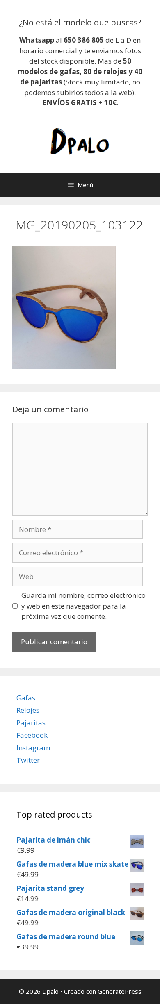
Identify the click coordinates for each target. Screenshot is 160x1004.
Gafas (25, 697)
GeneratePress (120, 991)
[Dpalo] (80, 140)
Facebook (32, 735)
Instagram (33, 747)
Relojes (27, 710)
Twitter (28, 760)
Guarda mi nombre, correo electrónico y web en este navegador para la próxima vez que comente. (83, 606)
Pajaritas (31, 722)
